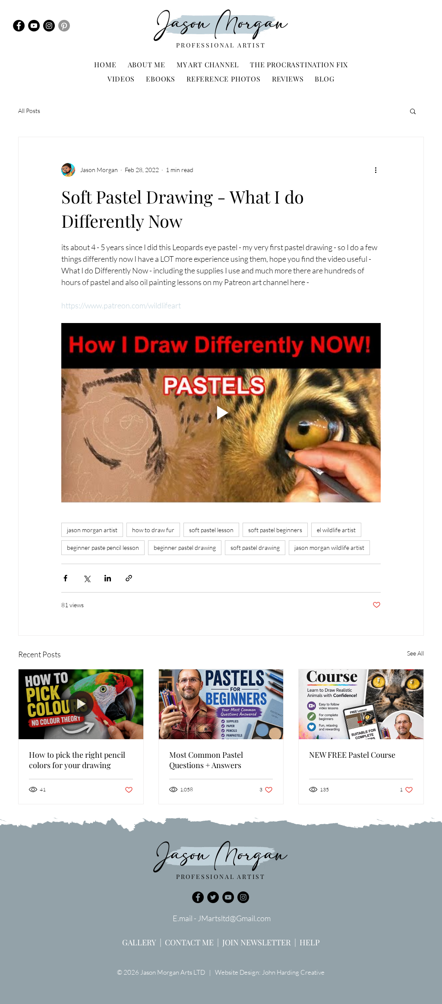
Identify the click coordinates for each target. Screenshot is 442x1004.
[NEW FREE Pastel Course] (361, 704)
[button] (413, 110)
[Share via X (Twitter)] (86, 578)
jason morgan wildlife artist (329, 547)
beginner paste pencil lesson (103, 547)
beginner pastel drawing (185, 547)
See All (415, 653)
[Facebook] (19, 25)
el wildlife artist (336, 529)
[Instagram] (49, 25)
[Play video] (221, 412)
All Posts (29, 110)
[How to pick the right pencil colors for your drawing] (81, 704)
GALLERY (139, 942)
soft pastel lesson (211, 529)
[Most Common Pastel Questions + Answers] (221, 704)
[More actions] (375, 170)
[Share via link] (129, 578)
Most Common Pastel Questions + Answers (206, 760)
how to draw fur (153, 529)
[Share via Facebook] (65, 578)
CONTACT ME (189, 942)
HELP (310, 942)
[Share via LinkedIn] (108, 578)
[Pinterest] (64, 25)
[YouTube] (34, 25)
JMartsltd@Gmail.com (234, 918)
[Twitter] (213, 897)
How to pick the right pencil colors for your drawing (77, 760)
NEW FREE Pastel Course (352, 755)
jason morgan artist (92, 529)
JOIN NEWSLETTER (256, 942)
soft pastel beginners (275, 529)
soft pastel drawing (255, 547)
